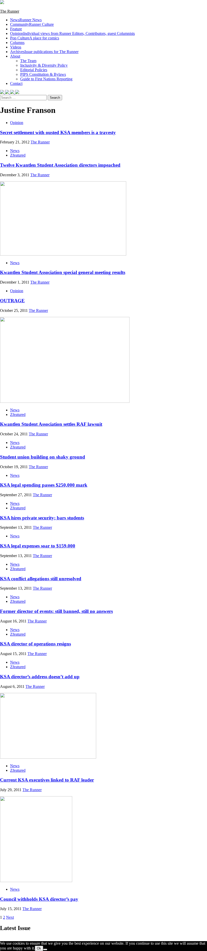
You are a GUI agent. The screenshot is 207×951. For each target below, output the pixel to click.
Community (32, 24)
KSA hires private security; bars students (42, 517)
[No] (45, 949)
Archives (44, 51)
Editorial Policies (33, 70)
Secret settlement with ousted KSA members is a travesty (58, 132)
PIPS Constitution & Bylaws (43, 74)
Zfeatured (17, 155)
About (15, 56)
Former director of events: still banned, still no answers (56, 611)
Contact (16, 83)
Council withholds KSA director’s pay (39, 899)
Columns (17, 42)
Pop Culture (34, 38)
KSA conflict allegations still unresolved (40, 578)
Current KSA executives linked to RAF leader (47, 780)
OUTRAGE (12, 300)
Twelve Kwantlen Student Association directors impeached (60, 165)
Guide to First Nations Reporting (46, 79)
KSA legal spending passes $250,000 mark (43, 485)
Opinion (72, 33)
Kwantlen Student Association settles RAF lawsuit (51, 424)
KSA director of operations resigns (35, 643)
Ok (39, 948)
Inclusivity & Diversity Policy (44, 65)
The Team (28, 61)
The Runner (9, 11)
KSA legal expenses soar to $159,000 (37, 545)
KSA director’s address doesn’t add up (40, 676)
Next (10, 917)
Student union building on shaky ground (42, 457)
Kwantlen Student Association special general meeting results (62, 272)
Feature (16, 29)
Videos (15, 47)
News (26, 20)
